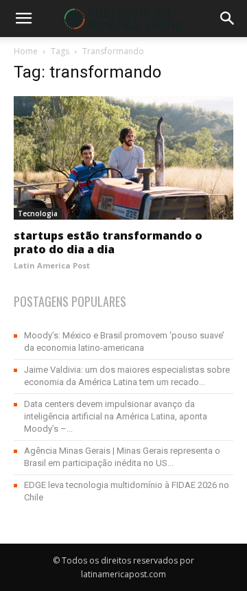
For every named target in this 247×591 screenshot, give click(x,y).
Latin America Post (52, 265)
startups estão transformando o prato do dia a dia (108, 242)
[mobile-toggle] (23, 18)
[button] (228, 18)
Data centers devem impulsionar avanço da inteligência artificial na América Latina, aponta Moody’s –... (115, 416)
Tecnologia (38, 213)
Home (26, 51)
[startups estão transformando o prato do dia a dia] (123, 158)
